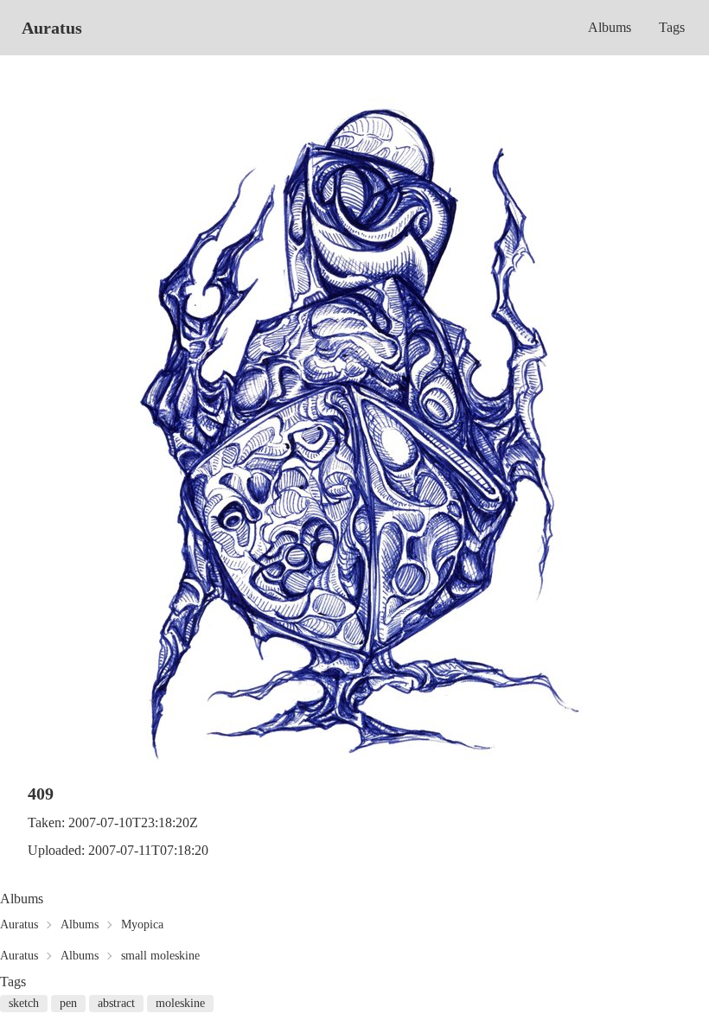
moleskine (180, 1003)
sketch (24, 1003)
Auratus (52, 27)
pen (68, 1003)
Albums (609, 27)
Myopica (142, 924)
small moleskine (160, 955)
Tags (672, 27)
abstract (116, 1003)
